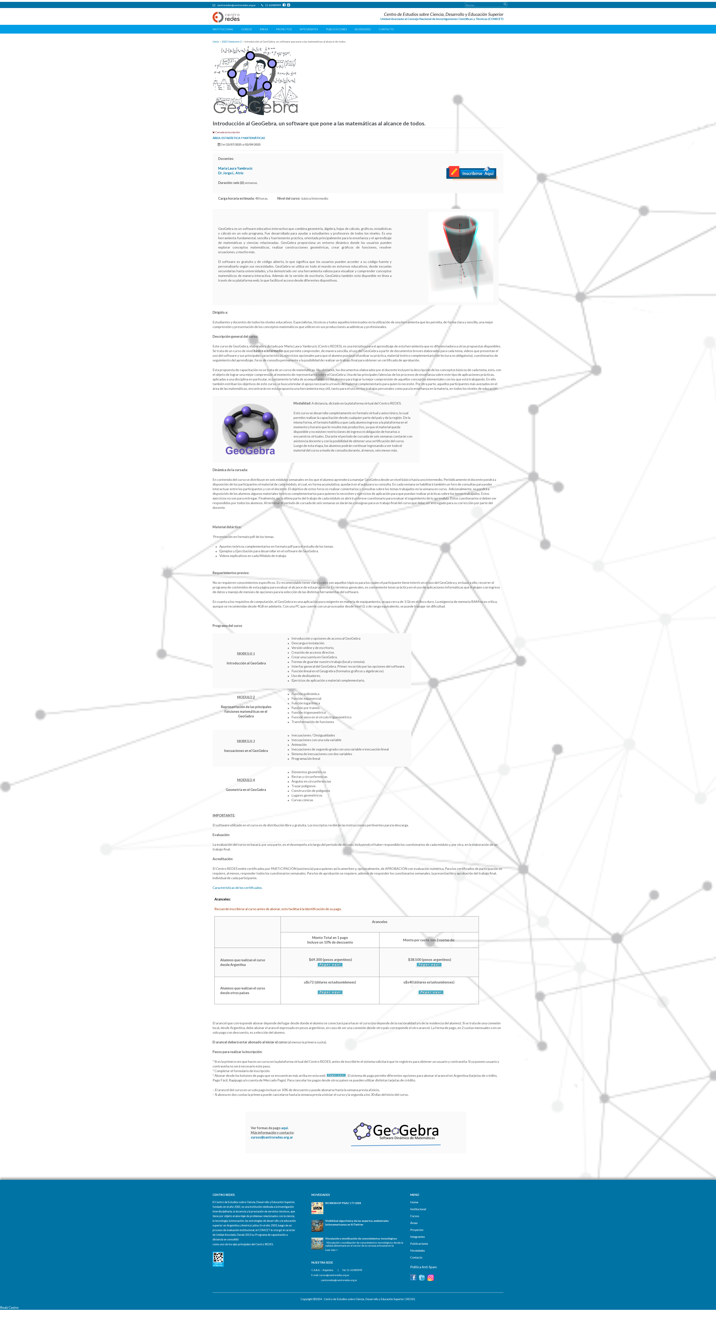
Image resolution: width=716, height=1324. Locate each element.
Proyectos (284, 29)
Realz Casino (9, 1307)
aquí (284, 1128)
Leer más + (331, 1249)
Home (414, 1202)
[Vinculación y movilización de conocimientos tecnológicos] (317, 1244)
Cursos (246, 29)
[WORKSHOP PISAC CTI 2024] (317, 1208)
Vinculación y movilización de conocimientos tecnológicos (361, 1238)
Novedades (363, 29)
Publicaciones (336, 29)
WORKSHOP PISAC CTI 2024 (343, 1203)
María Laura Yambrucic (235, 168)
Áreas (264, 29)
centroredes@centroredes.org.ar (236, 5)
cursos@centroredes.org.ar (272, 1137)
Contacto (386, 29)
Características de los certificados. (238, 888)
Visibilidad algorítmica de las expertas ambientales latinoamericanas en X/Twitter (357, 1222)
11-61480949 (273, 5)
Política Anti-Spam (423, 1267)
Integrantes (309, 29)
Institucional (223, 29)
